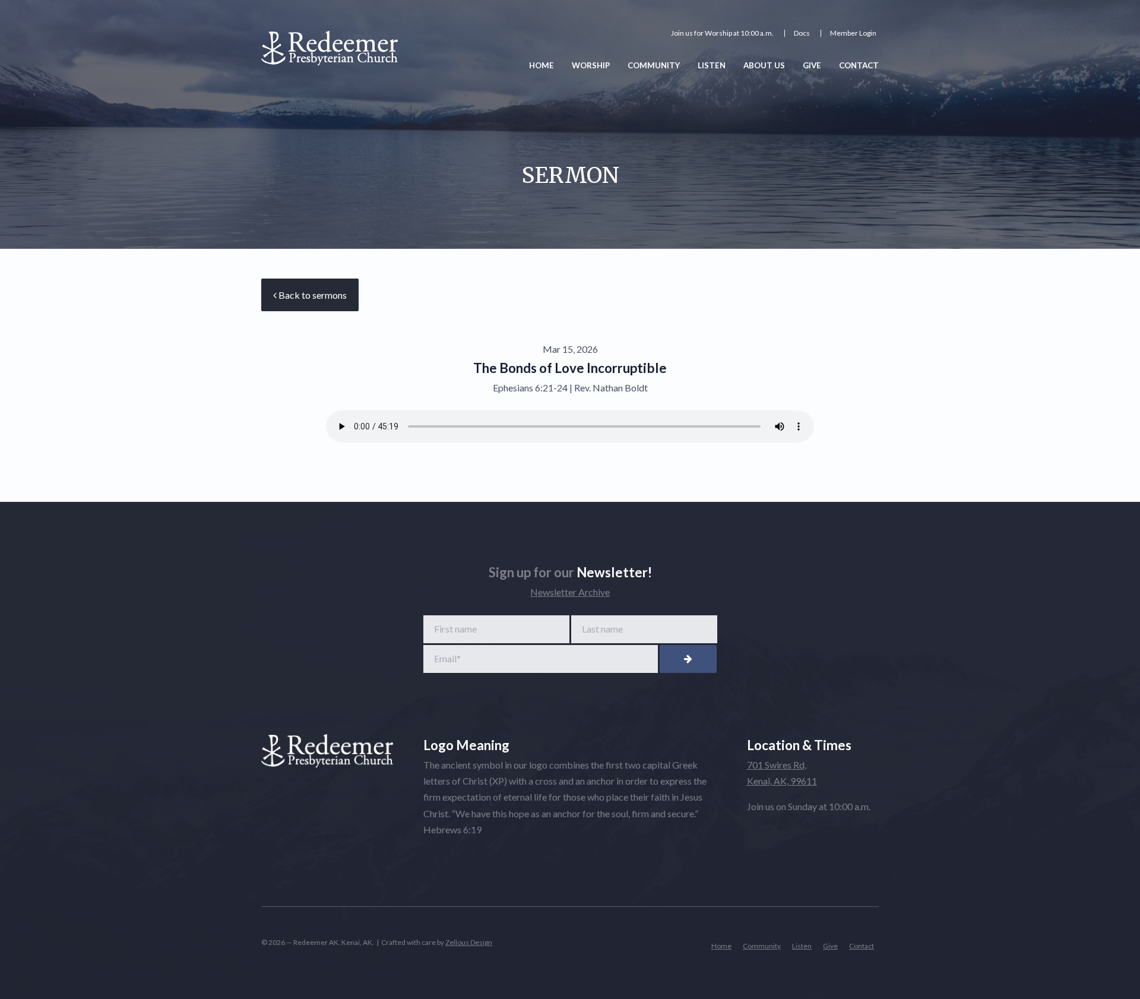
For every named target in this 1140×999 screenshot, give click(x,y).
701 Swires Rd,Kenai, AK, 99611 (782, 772)
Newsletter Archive (570, 591)
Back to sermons (312, 295)
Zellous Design (468, 942)
